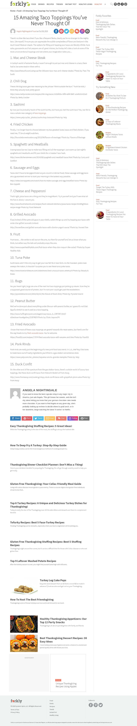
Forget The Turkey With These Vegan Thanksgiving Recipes (106, 51)
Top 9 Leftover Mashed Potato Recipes (33, 561)
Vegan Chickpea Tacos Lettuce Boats (114, 135)
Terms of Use (15, 710)
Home (12, 11)
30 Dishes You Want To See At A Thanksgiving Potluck (116, 96)
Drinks (41, 4)
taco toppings (40, 113)
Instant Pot (71, 4)
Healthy (98, 4)
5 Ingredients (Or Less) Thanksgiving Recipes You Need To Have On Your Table (115, 77)
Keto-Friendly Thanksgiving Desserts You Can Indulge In (107, 38)
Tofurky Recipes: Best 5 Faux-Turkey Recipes (37, 522)
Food (33, 4)
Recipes (50, 4)
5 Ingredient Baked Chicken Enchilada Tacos (116, 148)
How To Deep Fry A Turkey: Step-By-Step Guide (38, 445)
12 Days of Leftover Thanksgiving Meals (113, 122)
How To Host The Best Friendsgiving (32, 599)
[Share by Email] (71, 32)
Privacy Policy (15, 712)
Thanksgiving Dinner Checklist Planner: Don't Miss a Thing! (46, 464)
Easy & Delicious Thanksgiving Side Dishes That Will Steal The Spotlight (105, 25)
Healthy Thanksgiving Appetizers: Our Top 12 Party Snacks (63, 620)
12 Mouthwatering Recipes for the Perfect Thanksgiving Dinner (116, 109)
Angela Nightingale (23, 31)
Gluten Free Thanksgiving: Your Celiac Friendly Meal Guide (45, 484)
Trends (59, 4)
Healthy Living (85, 4)
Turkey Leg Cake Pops (53, 580)
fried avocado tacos (35, 333)
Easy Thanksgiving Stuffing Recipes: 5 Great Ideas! (41, 426)
